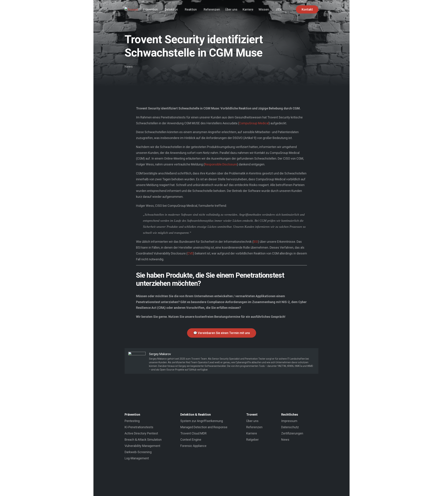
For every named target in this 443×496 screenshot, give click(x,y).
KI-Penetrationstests (139, 427)
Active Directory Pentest (141, 433)
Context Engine (190, 439)
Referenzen (254, 427)
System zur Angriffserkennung (201, 421)
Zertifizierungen (292, 433)
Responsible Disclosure (221, 164)
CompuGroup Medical (254, 123)
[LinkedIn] (217, 486)
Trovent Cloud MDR (193, 433)
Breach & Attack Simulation (143, 439)
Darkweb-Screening (138, 452)
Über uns (252, 421)
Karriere (251, 433)
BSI (255, 241)
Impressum (289, 421)
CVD (190, 253)
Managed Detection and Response (203, 427)
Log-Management (137, 458)
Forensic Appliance (193, 446)
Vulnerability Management (142, 446)
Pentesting (132, 421)
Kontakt (307, 9)
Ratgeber (252, 439)
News (129, 66)
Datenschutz (290, 427)
